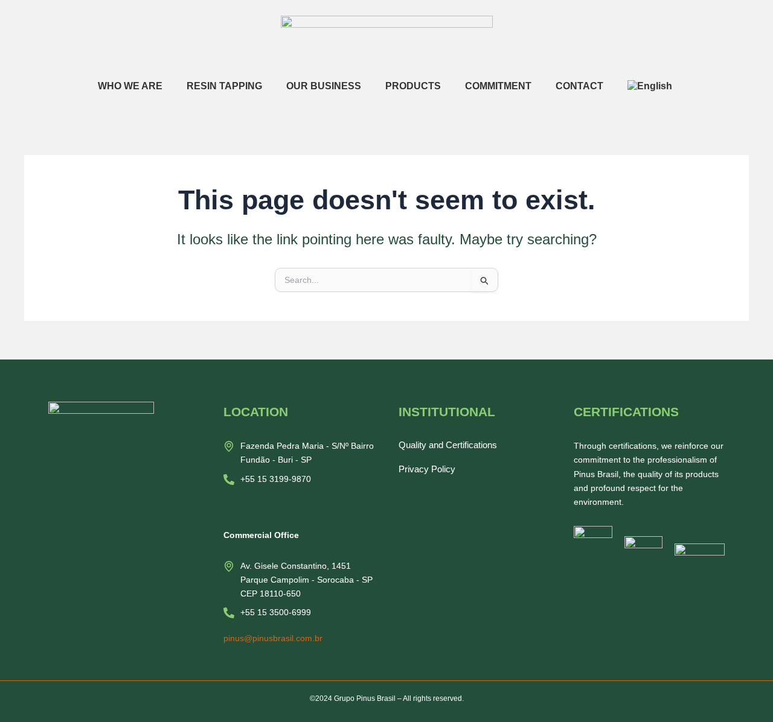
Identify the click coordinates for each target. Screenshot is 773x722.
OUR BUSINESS (323, 86)
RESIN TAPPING (224, 86)
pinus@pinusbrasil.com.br (272, 638)
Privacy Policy (427, 469)
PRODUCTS (413, 86)
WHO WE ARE (130, 86)
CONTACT (579, 86)
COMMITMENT (498, 86)
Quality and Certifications (448, 445)
